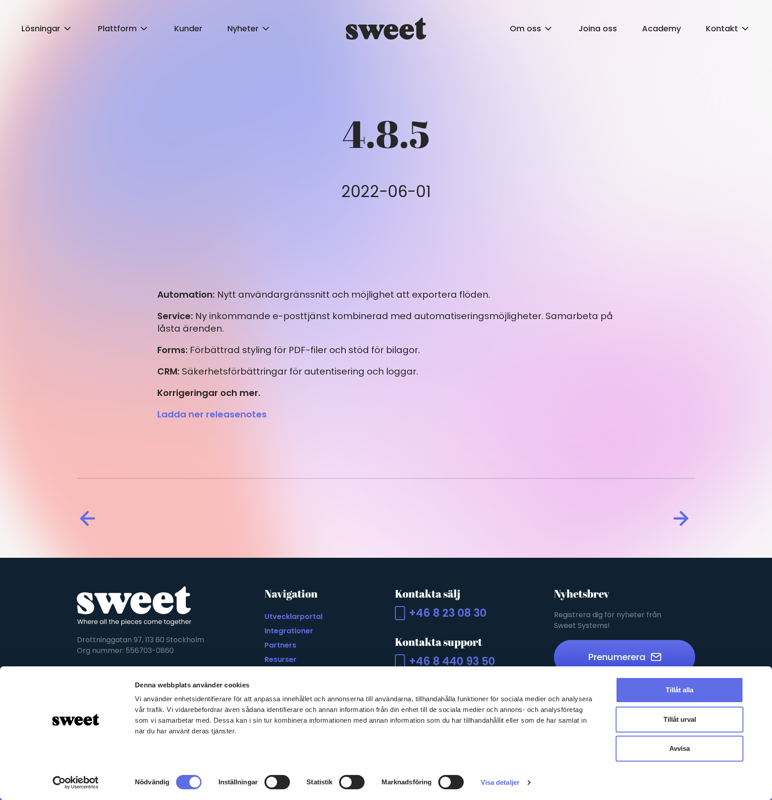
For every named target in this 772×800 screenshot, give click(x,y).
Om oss (525, 28)
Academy (661, 28)
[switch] (277, 782)
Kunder (188, 28)
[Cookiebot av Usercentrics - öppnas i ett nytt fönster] (76, 782)
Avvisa (679, 748)
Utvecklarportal (293, 616)
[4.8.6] (682, 518)
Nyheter (243, 28)
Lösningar (40, 28)
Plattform (117, 28)
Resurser (280, 659)
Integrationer (288, 631)
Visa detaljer (500, 782)
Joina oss (598, 28)
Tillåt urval (679, 719)
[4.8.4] (89, 518)
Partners (280, 645)
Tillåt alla (679, 690)
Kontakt (722, 28)
